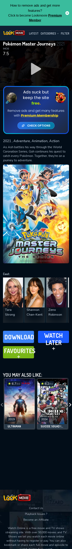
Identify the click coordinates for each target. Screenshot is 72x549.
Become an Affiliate (36, 520)
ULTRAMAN (14, 426)
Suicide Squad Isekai (52, 426)
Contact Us (36, 508)
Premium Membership (39, 115)
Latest (34, 33)
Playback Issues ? (36, 514)
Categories (48, 33)
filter (65, 33)
